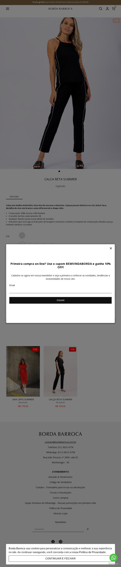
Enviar (60, 300)
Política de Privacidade (92, 552)
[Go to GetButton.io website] (113, 564)
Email (12, 285)
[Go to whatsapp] (113, 558)
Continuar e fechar (60, 558)
